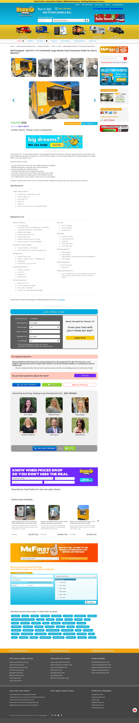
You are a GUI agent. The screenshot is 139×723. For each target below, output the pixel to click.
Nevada (70, 627)
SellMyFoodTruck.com (98, 702)
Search (91, 602)
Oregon (15, 634)
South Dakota (69, 634)
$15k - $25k (62, 585)
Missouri (39, 627)
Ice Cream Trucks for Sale (16, 670)
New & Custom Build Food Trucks (18, 662)
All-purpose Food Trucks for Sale (18, 667)
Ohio (78, 630)
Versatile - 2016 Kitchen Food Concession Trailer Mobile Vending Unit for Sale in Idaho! (54, 522)
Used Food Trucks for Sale (16, 665)
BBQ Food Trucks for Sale (16, 675)
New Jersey (16, 630)
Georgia (50, 619)
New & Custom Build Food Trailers (60, 662)
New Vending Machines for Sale (100, 673)
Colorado (68, 616)
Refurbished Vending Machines (100, 670)
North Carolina (52, 630)
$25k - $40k (62, 588)
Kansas (15, 623)
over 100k (62, 597)
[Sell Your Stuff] (106, 98)
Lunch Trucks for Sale (15, 681)
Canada (92, 637)
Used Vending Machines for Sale (100, 662)
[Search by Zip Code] (87, 20)
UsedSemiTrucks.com (98, 708)
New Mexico (28, 630)
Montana (50, 627)
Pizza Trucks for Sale (15, 678)
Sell (49, 8)
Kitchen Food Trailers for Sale (58, 667)
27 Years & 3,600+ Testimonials (108, 8)
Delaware (92, 616)
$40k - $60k (62, 591)
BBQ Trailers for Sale (56, 670)
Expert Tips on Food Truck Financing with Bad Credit (24, 702)
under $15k (62, 582)
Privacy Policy (43, 715)
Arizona (34, 616)
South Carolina (55, 634)
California (56, 616)
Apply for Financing (79, 385)
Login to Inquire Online (109, 117)
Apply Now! (80, 338)
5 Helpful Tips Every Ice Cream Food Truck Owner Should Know (27, 697)
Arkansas (45, 616)
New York (40, 630)
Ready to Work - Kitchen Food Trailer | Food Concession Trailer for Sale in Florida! (82, 522)
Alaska (25, 616)
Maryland (55, 623)
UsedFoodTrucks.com (98, 705)
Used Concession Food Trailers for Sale (61, 665)
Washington (45, 637)
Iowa (87, 619)
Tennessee (81, 634)
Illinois (57, 489)
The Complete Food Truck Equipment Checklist (22, 694)
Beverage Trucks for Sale (16, 673)
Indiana (78, 619)
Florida (40, 619)
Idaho (59, 619)
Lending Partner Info (97, 694)
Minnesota (16, 627)
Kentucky (25, 623)
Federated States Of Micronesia (23, 619)
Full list (114, 84)
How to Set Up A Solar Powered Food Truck (21, 700)
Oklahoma (88, 630)
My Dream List (114, 74)
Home (77, 5)
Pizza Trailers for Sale (56, 675)
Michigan (81, 623)
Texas (91, 634)
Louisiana (36, 623)
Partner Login (95, 700)
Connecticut (80, 616)
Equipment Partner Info (98, 697)
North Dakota (67, 630)
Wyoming (82, 637)
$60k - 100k (62, 594)
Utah (14, 637)
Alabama (15, 616)
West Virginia (58, 637)
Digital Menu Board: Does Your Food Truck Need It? (23, 705)
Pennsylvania (27, 634)
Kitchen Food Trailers (26, 489)
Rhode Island (40, 634)
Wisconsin (71, 637)
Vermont (24, 637)
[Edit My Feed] (47, 41)
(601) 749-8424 (70, 393)
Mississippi (27, 627)
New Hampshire (83, 627)
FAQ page (61, 300)
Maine (46, 623)
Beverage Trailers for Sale (57, 673)
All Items (30, 41)
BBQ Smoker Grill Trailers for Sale (59, 678)
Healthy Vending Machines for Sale (101, 667)
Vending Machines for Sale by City (103, 651)
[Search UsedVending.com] (125, 58)
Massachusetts (69, 623)
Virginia (33, 637)
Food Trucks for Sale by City (18, 651)
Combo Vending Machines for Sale (101, 665)
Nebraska (60, 627)
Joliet (51, 489)
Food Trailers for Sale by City (59, 651)
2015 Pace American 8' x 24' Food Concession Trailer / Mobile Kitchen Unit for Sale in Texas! (24, 522)
